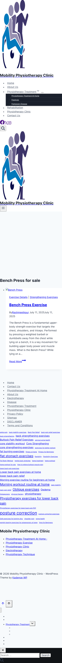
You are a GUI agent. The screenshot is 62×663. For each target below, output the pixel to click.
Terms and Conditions (20, 425)
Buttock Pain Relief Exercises (16, 439)
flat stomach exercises (16, 456)
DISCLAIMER (14, 421)
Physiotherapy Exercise (19, 542)
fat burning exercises (12, 451)
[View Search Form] (3, 128)
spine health (40, 519)
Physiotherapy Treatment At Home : (26, 538)
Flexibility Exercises (50, 456)
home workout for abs (8, 465)
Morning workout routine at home (25, 484)
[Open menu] (3, 208)
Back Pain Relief (34, 432)
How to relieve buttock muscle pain (30, 465)
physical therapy (17, 494)
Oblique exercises (26, 489)
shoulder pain (29, 519)
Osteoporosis (5, 494)
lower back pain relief (12, 475)
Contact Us (13, 115)
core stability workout (12, 443)
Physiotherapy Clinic (19, 111)
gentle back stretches (23, 461)
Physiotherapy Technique (20, 554)
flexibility (38, 456)
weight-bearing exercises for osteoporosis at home (18, 523)
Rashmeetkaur (20, 312)
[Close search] (3, 650)
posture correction (18, 512)
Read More (17, 361)
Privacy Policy (15, 413)
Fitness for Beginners (46, 452)
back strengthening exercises (33, 435)
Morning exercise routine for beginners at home (27, 479)
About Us (12, 87)
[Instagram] (9, 123)
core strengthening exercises (16, 447)
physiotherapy (33, 493)
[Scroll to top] (3, 604)
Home (10, 83)
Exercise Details (18, 297)
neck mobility (56, 485)
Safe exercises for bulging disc (11, 519)
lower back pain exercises (9, 468)
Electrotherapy (15, 398)
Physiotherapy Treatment (21, 406)
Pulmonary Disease (19, 104)
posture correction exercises (48, 514)
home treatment (37, 461)
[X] (6, 123)
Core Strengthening (37, 443)
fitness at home (31, 452)
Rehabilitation (15, 107)
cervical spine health (42, 440)
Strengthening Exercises (44, 297)
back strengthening (7, 436)
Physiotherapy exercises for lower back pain (29, 500)
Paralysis (15, 100)
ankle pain (3, 432)
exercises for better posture (45, 448)
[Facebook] (2, 123)
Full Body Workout (6, 461)
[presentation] (34, 290)
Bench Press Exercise (28, 305)
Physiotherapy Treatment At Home (25, 96)
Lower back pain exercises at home (20, 472)
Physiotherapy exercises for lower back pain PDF (18, 508)
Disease (11, 402)
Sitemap (12, 417)
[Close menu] (1, 610)
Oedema (45, 489)
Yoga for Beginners (46, 523)
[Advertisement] (31, 244)
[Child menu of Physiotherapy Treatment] (42, 92)
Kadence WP (19, 577)
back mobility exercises (17, 432)
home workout (50, 461)
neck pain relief (5, 490)
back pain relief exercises (50, 432)
